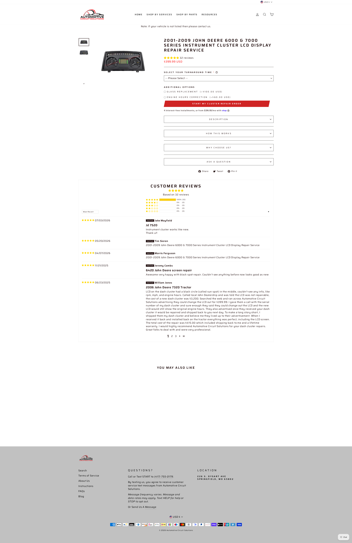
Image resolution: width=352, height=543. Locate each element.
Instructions (85, 486)
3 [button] (176, 336)
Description (218, 119)
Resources (209, 14)
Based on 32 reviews (176, 195)
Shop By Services (159, 14)
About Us (84, 481)
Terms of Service (88, 476)
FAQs (81, 491)
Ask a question (219, 161)
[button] (172, 58)
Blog (81, 496)
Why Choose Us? (218, 147)
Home (139, 14)
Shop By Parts (186, 14)
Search (82, 470)
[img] (88, 220)
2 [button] (172, 336)
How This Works (219, 133)
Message (150, 507)
